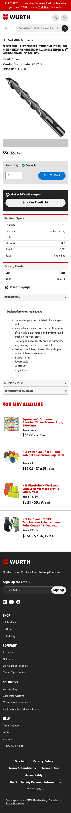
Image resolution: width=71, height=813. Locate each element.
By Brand (8, 629)
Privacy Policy (43, 761)
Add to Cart (52, 175)
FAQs (6, 732)
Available (31, 165)
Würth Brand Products (15, 665)
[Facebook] (18, 602)
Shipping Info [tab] (13, 383)
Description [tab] (12, 297)
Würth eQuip (10, 689)
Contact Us (9, 739)
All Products (9, 622)
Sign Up (58, 590)
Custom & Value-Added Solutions (21, 709)
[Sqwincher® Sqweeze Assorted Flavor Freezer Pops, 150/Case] (12, 424)
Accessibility (34, 775)
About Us (8, 652)
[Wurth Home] (16, 16)
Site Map (21, 761)
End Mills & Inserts (20, 40)
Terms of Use (50, 768)
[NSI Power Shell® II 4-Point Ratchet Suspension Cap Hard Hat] (12, 457)
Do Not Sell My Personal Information (35, 782)
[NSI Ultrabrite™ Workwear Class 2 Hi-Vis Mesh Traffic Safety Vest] (12, 490)
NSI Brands (9, 659)
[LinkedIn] (5, 602)
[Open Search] (65, 28)
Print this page (20, 287)
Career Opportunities (15, 672)
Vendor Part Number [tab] (18, 391)
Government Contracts (15, 702)
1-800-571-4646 (13, 745)
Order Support (11, 725)
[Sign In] (55, 17)
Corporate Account (13, 695)
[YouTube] (11, 602)
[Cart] (64, 17)
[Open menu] (6, 28)
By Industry (9, 636)
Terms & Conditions (22, 768)
